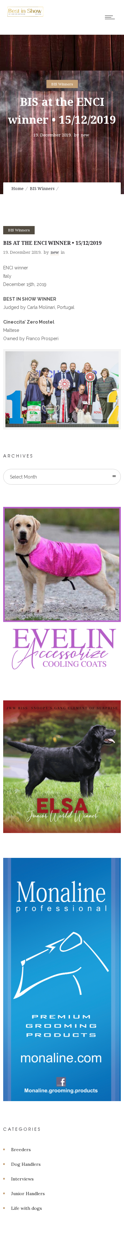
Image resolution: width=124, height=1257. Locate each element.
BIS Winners (42, 188)
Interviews (22, 1179)
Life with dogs (26, 1208)
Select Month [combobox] (23, 476)
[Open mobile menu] (111, 17)
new (85, 134)
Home (17, 188)
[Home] (25, 15)
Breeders (21, 1149)
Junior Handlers (28, 1193)
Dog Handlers (26, 1164)
